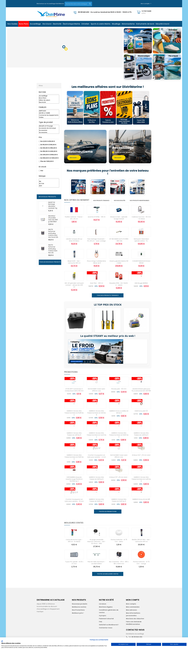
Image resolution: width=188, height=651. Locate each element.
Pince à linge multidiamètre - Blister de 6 (96, 262)
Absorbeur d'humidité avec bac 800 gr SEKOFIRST (53, 219)
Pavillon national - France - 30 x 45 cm (74, 218)
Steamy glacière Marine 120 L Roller (119, 262)
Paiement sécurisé (106, 619)
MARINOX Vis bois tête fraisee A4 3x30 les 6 (119, 500)
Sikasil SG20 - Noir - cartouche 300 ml (74, 262)
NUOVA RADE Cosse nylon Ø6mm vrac (118, 456)
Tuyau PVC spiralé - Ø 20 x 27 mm (74, 563)
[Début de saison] (49, 100)
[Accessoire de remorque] (49, 128)
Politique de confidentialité (99, 640)
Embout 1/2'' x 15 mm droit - (118, 477)
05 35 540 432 (83, 12)
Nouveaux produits (79, 604)
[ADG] (49, 186)
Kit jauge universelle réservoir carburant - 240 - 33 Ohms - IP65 (96, 541)
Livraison (102, 604)
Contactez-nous (105, 628)
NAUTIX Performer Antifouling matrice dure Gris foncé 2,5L (53, 233)
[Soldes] (49, 117)
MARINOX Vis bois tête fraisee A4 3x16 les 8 (96, 478)
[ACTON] (49, 184)
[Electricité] (49, 102)
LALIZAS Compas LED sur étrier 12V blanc (74, 240)
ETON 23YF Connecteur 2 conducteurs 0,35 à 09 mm (74, 390)
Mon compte (131, 604)
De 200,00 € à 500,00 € (49, 155)
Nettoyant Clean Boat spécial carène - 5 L (141, 240)
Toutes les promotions (108, 511)
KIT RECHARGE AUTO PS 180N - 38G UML (118, 240)
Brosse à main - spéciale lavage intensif (118, 218)
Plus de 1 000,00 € (47, 161)
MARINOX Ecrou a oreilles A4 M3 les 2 (118, 412)
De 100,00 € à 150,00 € (48, 148)
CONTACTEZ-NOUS (135, 629)
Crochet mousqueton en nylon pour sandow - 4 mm (96, 456)
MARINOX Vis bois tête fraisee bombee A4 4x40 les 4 (96, 435)
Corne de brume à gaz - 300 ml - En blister (74, 541)
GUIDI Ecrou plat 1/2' (141, 411)
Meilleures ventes (79, 607)
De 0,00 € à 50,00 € (47, 141)
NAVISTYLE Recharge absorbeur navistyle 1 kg (52, 205)
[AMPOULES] (49, 111)
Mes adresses (131, 610)
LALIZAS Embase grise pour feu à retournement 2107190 (141, 390)
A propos (102, 616)
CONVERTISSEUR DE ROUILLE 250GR (141, 262)
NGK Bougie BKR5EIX (141, 283)
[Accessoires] (49, 130)
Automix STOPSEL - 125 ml (96, 217)
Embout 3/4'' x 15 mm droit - (141, 456)
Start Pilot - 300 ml (96, 283)
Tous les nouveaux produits (50, 262)
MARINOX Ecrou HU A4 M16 (141, 499)
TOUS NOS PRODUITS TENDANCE (108, 295)
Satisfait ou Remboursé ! (109, 625)
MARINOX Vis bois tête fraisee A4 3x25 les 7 (96, 500)
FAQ (100, 622)
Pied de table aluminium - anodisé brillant (96, 563)
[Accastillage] (49, 96)
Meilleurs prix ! (78, 613)
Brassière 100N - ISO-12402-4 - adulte (119, 284)
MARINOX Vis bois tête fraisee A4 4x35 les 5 (141, 434)
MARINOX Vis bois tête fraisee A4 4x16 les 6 (74, 434)
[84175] (49, 180)
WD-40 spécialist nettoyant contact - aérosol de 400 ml (74, 285)
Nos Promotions (78, 610)
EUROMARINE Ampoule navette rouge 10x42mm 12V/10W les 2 (74, 479)
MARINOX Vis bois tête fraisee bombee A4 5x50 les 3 (74, 457)
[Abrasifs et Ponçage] (49, 126)
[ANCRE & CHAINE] (49, 113)
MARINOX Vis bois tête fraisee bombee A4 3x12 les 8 (96, 413)
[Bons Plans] (49, 98)
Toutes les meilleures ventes (107, 574)
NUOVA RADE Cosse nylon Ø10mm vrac (96, 390)
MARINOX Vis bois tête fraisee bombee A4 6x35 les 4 (74, 413)
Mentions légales (106, 607)
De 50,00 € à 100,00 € (48, 145)
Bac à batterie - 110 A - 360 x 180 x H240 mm (119, 563)
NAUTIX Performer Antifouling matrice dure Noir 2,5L (52, 249)
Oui (41, 171)
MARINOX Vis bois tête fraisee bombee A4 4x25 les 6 (141, 479)
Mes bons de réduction (135, 619)
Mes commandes (133, 607)
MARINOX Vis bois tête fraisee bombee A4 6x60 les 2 (118, 435)
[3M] (49, 181)
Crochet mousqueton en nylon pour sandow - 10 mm (74, 500)
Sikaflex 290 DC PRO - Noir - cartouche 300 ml (141, 541)
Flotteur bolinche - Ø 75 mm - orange (141, 563)
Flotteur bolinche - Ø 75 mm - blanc (119, 541)
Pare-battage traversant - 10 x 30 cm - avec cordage (96, 240)
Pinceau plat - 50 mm (118, 389)
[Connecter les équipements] (49, 115)
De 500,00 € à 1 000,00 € (49, 158)
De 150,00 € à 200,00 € (48, 151)
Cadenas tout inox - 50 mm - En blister (141, 218)
